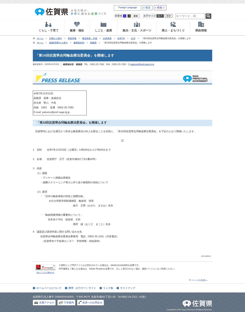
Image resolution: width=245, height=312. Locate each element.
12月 (133, 38)
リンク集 (108, 288)
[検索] (208, 16)
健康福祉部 (79, 42)
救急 (159, 7)
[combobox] (190, 16)
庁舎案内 (69, 302)
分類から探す (55, 38)
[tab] (48, 27)
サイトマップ (127, 288)
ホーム (40, 38)
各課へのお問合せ (92, 302)
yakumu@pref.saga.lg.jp (142, 64)
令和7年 (121, 38)
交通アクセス (46, 302)
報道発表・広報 (89, 38)
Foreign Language (127, 7)
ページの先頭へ (199, 280)
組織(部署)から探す (58, 42)
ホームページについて (49, 288)
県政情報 (72, 38)
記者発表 (107, 38)
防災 (147, 7)
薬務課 (93, 42)
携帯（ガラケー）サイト (82, 288)
